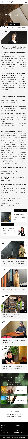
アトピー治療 (23, 258)
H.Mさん (21, 210)
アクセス (3, 427)
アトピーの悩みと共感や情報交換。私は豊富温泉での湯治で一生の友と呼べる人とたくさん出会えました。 (14, 263)
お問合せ (16, 430)
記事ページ (3, 430)
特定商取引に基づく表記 (19, 432)
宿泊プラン (3, 425)
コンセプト (16, 427)
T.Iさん (6, 224)
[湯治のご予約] (14, 386)
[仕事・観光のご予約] (14, 396)
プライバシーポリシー (6, 432)
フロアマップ (17, 425)
